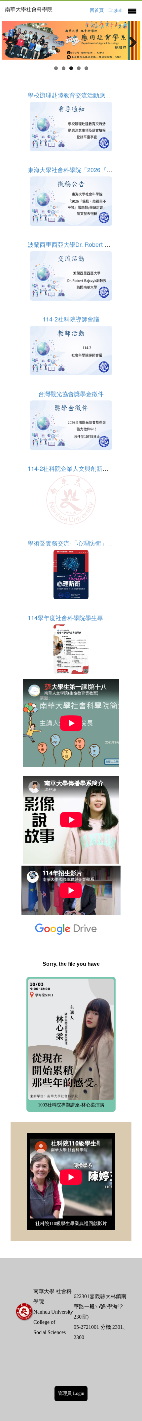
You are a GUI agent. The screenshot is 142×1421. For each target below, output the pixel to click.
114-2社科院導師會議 (71, 319)
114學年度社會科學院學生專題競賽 (74, 617)
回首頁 (97, 10)
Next (130, 40)
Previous (11, 40)
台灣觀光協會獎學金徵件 (71, 393)
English (115, 10)
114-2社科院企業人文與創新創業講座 (77, 468)
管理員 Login (71, 1393)
